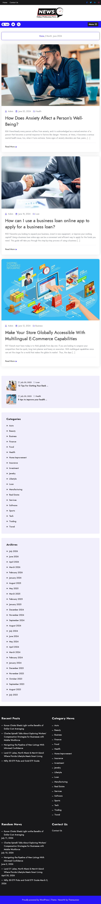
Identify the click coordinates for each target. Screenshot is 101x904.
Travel (12, 526)
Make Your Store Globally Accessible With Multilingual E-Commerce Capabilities (45, 335)
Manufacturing (15, 489)
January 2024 (15, 662)
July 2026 (13, 551)
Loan (37, 213)
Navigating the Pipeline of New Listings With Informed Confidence (24, 746)
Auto (11, 425)
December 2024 (16, 609)
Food (11, 447)
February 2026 (16, 572)
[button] (93, 24)
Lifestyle (13, 478)
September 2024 (16, 620)
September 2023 (16, 684)
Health (38, 111)
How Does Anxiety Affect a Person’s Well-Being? (44, 121)
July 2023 (13, 694)
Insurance (13, 462)
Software (13, 505)
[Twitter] (91, 2)
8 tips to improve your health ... (32, 399)
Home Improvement (18, 457)
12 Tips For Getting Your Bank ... (33, 385)
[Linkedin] (95, 2)
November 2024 (16, 615)
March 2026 (14, 567)
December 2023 (16, 668)
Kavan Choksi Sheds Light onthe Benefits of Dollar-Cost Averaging (23, 727)
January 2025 (15, 604)
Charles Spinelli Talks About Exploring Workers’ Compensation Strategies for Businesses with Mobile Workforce (25, 737)
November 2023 (16, 673)
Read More (10, 146)
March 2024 (14, 652)
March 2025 (14, 593)
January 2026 (15, 577)
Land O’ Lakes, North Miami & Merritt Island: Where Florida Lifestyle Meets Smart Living (24, 754)
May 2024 (13, 641)
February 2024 (16, 657)
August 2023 (15, 689)
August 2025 (15, 583)
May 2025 (13, 588)
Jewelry (12, 473)
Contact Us (14, 2)
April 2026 (14, 561)
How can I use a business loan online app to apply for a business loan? (47, 223)
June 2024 (14, 636)
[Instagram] (99, 2)
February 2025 (16, 599)
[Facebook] (86, 2)
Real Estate (14, 494)
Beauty (12, 431)
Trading (12, 521)
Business (39, 325)
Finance (12, 441)
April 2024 (14, 647)
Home (5, 2)
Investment (14, 468)
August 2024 (15, 625)
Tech (11, 516)
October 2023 (15, 678)
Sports (12, 510)
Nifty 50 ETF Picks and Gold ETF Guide (21, 760)
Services (13, 500)
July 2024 (13, 631)
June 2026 (14, 556)
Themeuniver (73, 899)
